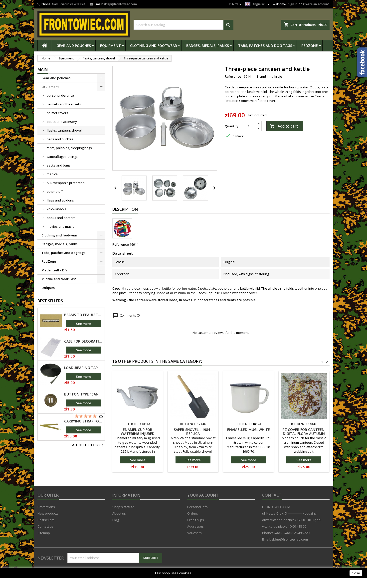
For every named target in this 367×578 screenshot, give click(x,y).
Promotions (46, 507)
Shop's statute (123, 507)
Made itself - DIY (54, 270)
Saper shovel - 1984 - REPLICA (193, 431)
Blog (115, 520)
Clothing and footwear (153, 45)
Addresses (195, 526)
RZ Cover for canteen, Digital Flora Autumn (304, 431)
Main (42, 69)
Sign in (292, 4)
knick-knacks (56, 209)
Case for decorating (83, 341)
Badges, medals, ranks (207, 45)
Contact (272, 495)
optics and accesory (62, 121)
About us (119, 513)
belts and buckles (60, 139)
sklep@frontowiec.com (120, 4)
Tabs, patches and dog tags (265, 45)
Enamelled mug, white (248, 429)
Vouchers (194, 533)
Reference (233, 76)
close (356, 573)
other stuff (55, 191)
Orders (192, 513)
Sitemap (43, 533)
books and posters (61, 217)
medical (52, 174)
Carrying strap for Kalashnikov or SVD (83, 421)
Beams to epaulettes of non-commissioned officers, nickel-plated (83, 315)
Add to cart (284, 126)
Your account (203, 495)
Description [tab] (125, 209)
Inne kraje (274, 76)
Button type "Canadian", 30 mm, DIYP (83, 394)
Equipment (110, 45)
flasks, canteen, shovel (64, 130)
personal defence (60, 95)
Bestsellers (45, 520)
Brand (261, 76)
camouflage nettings (62, 156)
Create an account (316, 4)
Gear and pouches (73, 45)
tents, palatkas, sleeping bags (69, 148)
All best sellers (88, 445)
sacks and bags (58, 165)
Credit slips (195, 520)
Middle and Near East (58, 279)
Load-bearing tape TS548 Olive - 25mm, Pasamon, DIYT (83, 368)
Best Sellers (50, 301)
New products (47, 513)
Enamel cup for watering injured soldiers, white (138, 433)
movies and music (60, 226)
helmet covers (57, 113)
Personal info (197, 507)
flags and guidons (60, 200)
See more (83, 323)
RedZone (309, 45)
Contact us (45, 526)
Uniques (48, 287)
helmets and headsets (64, 104)
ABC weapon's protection (66, 183)
